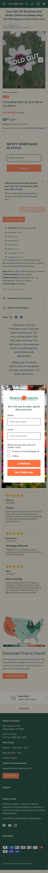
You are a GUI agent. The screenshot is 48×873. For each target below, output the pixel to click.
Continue (24, 463)
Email (10, 429)
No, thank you (24, 472)
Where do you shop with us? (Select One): (21, 446)
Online (15, 456)
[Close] (43, 388)
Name (10, 415)
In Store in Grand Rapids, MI (25, 451)
